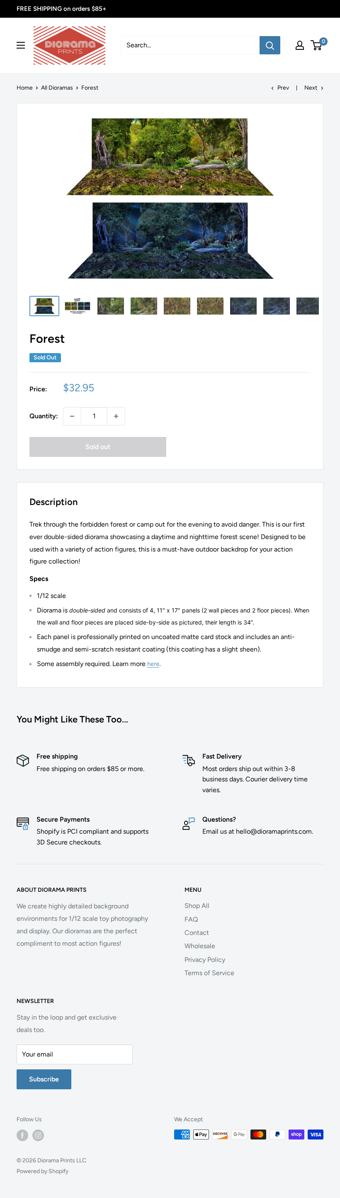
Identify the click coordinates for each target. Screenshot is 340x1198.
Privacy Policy (205, 960)
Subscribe (44, 1079)
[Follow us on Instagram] (38, 1135)
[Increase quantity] (116, 416)
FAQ (191, 919)
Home (25, 87)
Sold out (97, 447)
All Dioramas (57, 87)
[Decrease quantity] (72, 416)
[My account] (300, 45)
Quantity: (43, 416)
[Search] (270, 45)
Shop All (197, 906)
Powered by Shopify (42, 1171)
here (153, 663)
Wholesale (200, 946)
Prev (283, 87)
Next (310, 87)
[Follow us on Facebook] (22, 1135)
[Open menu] (21, 45)
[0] (316, 45)
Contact (197, 933)
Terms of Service (209, 973)
